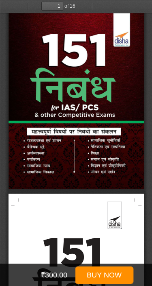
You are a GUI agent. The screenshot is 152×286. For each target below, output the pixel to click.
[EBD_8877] (76, 149)
